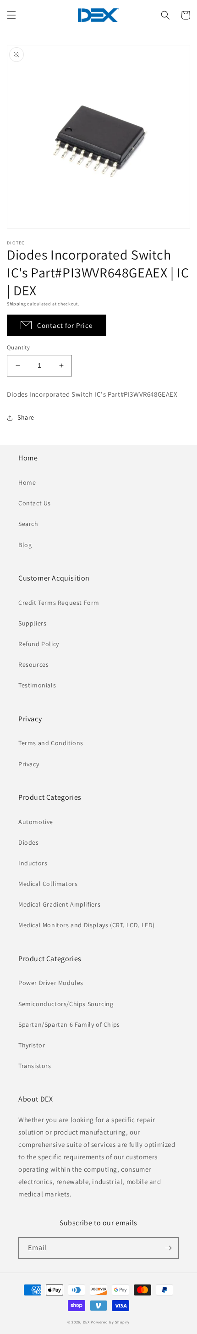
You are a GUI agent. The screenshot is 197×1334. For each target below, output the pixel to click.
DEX (86, 1321)
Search (28, 524)
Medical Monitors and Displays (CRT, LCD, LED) (86, 925)
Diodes (28, 842)
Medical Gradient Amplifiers (59, 904)
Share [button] (25, 417)
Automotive (35, 822)
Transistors (34, 1066)
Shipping (16, 304)
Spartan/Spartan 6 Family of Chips (69, 1024)
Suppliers (32, 623)
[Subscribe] (168, 1248)
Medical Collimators (47, 884)
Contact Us (34, 503)
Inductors (32, 863)
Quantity (18, 347)
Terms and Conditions (50, 743)
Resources (33, 664)
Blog (25, 545)
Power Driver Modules (50, 983)
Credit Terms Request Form (58, 602)
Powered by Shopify (110, 1321)
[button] (11, 15)
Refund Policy (38, 644)
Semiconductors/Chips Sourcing (65, 1004)
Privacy (28, 764)
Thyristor (31, 1045)
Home (27, 482)
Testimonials (37, 685)
